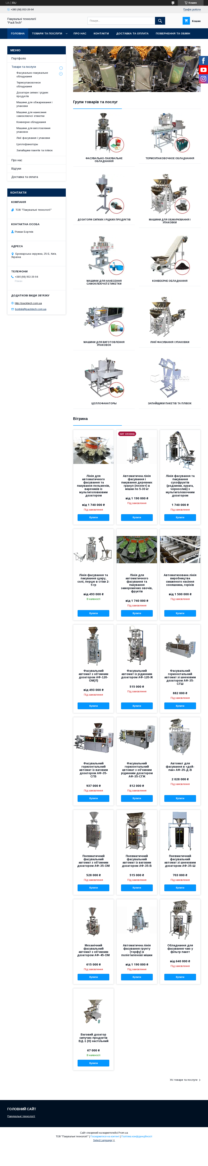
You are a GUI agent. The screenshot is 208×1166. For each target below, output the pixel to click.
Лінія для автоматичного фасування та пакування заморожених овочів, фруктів (137, 583)
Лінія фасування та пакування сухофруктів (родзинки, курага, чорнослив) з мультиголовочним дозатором (180, 485)
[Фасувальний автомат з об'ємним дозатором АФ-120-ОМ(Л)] (93, 645)
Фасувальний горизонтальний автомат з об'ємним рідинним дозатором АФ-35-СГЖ (137, 770)
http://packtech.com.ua (28, 303)
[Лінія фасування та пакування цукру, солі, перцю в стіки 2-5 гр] (93, 549)
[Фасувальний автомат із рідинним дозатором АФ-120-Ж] (137, 645)
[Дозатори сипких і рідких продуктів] (104, 194)
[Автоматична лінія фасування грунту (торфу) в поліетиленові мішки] (137, 919)
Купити (93, 517)
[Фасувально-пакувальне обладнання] (104, 133)
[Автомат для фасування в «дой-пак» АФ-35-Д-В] (180, 737)
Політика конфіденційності (136, 1136)
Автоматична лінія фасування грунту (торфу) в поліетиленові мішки (136, 950)
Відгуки (16, 168)
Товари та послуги (47, 33)
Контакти (101, 33)
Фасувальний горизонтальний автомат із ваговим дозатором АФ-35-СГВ (93, 770)
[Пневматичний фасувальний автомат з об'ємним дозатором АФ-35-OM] (93, 830)
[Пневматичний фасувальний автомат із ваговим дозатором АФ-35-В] (137, 830)
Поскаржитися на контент (104, 1136)
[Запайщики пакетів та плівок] (170, 378)
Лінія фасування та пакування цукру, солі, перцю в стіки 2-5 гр (93, 579)
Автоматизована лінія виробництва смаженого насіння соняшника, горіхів (180, 579)
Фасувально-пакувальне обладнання (104, 160)
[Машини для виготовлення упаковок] (104, 316)
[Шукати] (160, 21)
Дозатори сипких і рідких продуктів (104, 219)
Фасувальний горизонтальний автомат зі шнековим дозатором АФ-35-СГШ (180, 677)
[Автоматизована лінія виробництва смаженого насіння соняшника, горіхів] (180, 549)
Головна (18, 33)
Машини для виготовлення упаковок (104, 343)
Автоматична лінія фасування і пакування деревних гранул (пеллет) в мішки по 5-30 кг (136, 482)
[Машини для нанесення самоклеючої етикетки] (104, 255)
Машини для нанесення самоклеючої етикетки (104, 282)
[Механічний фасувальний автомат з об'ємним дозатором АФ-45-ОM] (93, 919)
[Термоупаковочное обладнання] (170, 133)
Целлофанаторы (104, 403)
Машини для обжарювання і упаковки (170, 221)
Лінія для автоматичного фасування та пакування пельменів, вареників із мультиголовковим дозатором (93, 485)
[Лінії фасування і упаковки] (170, 316)
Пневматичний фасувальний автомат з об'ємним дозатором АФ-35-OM (93, 860)
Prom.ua (123, 1132)
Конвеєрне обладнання (169, 280)
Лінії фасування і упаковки (169, 342)
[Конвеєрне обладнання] (170, 255)
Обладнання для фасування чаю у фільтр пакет (180, 948)
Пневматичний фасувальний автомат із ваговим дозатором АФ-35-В (137, 860)
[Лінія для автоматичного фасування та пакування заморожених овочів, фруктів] (137, 549)
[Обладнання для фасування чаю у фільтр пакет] (180, 919)
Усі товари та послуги (183, 1079)
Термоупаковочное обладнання (169, 158)
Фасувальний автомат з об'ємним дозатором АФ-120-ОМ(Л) (93, 675)
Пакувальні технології (21, 1116)
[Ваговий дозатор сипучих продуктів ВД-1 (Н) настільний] (93, 1008)
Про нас (80, 33)
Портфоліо (18, 58)
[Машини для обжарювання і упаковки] (170, 194)
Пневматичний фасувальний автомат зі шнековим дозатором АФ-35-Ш (180, 860)
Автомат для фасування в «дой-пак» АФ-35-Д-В (180, 766)
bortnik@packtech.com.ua (30, 309)
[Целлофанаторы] (104, 378)
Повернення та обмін (173, 33)
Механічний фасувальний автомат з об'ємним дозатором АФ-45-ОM (93, 950)
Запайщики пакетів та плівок (170, 403)
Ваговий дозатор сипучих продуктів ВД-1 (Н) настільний (93, 1038)
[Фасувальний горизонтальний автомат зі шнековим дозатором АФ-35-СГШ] (180, 645)
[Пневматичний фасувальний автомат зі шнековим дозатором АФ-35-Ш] (180, 830)
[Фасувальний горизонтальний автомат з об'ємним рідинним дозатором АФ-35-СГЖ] (137, 737)
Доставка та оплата (132, 33)
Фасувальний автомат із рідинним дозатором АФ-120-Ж (137, 674)
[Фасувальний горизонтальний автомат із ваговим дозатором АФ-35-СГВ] (93, 737)
